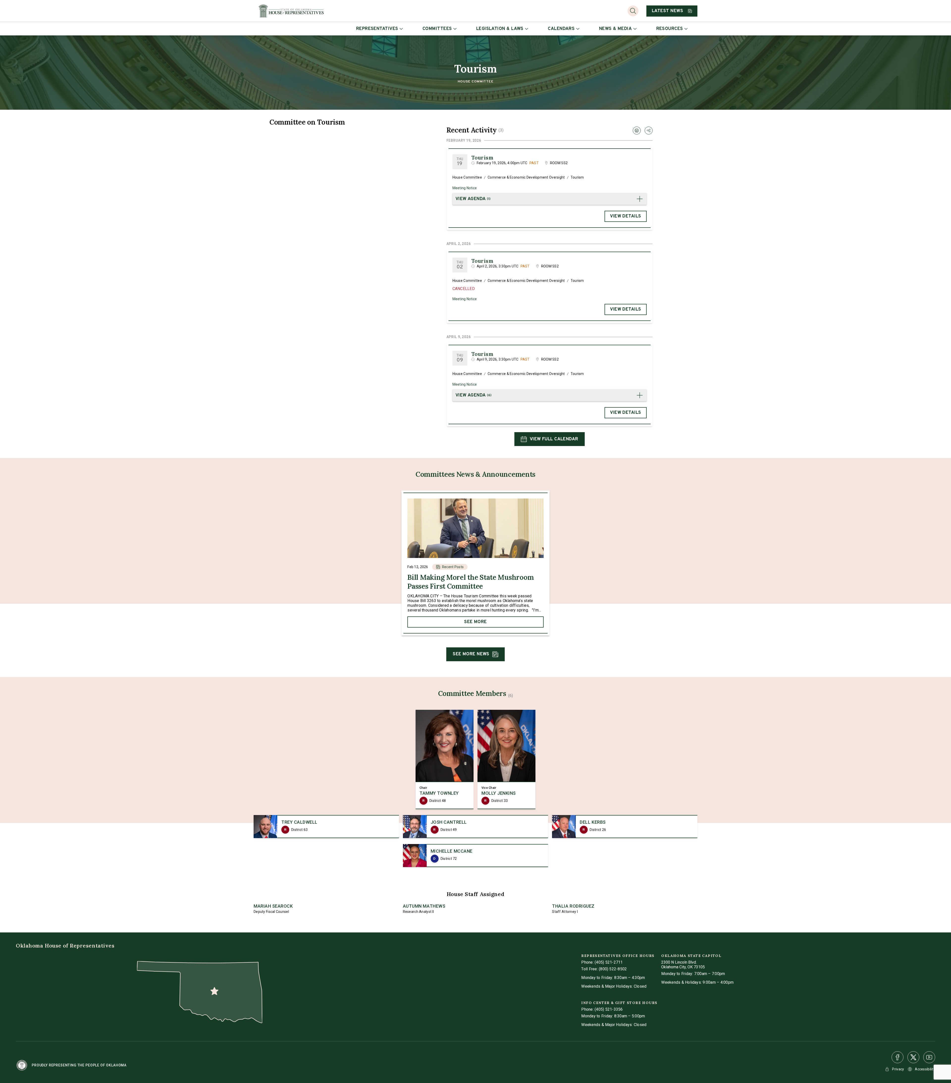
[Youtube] (929, 1057)
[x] (913, 1057)
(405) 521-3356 (609, 1009)
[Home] (291, 11)
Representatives (377, 29)
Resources (669, 29)
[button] (549, 199)
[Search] (633, 11)
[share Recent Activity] (649, 130)
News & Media (615, 29)
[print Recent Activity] (637, 130)
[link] (475, 563)
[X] (913, 1057)
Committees (437, 29)
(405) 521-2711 (609, 962)
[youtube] (929, 1057)
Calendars (561, 29)
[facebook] (897, 1057)
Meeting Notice (464, 188)
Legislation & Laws (500, 29)
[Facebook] (897, 1057)
